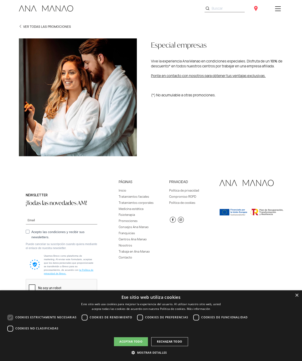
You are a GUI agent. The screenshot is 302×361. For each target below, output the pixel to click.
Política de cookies (182, 203)
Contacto (125, 257)
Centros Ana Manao (133, 239)
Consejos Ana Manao (134, 227)
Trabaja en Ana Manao (134, 252)
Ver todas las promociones (47, 27)
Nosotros (125, 245)
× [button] (296, 295)
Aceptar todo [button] (131, 342)
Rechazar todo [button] (169, 342)
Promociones (128, 221)
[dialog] (151, 325)
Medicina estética (131, 209)
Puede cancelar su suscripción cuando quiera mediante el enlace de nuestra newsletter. (61, 246)
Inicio (122, 191)
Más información (198, 309)
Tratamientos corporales (136, 203)
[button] (151, 352)
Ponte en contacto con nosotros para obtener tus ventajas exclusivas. (208, 75)
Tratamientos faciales (134, 197)
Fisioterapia (127, 215)
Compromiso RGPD (182, 197)
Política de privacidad (184, 191)
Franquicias (127, 233)
